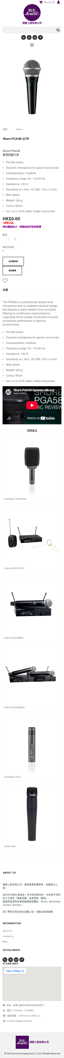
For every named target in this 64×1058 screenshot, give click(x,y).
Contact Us (8, 936)
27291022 (18, 1010)
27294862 (29, 1010)
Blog (5, 941)
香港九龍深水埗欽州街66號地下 (28, 1005)
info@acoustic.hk (23, 1021)
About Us (7, 931)
